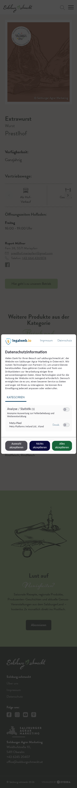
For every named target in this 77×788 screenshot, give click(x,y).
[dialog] (38, 394)
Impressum (46, 340)
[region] (39, 393)
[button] (64, 409)
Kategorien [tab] (16, 397)
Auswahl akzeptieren (16, 445)
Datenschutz (64, 340)
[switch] (66, 409)
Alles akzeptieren (62, 445)
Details (56, 424)
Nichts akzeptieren (40, 445)
